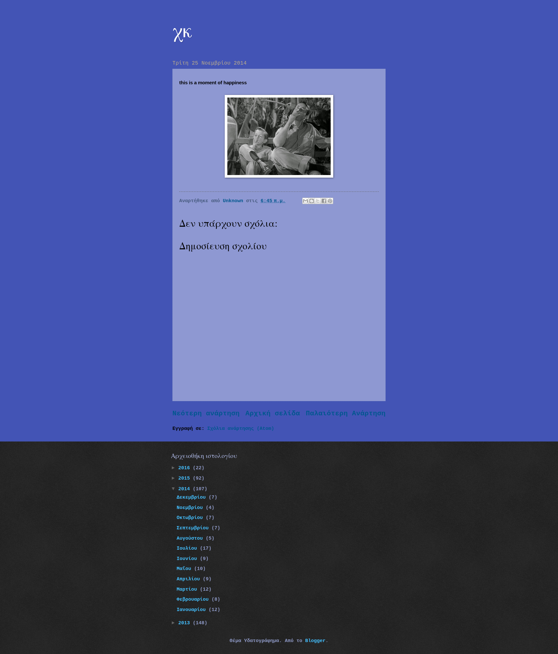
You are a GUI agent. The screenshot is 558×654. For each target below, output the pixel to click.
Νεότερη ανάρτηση (206, 413)
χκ (182, 30)
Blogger (315, 640)
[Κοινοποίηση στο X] (318, 201)
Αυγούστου (191, 538)
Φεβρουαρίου (194, 599)
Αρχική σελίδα (272, 413)
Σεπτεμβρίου (194, 528)
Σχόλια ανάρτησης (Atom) (240, 428)
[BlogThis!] (311, 201)
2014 (185, 489)
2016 (185, 468)
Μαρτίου (188, 589)
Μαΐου (185, 568)
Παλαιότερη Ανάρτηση (346, 413)
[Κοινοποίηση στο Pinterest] (330, 201)
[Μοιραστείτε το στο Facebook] (324, 201)
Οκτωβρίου (191, 517)
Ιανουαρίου (193, 609)
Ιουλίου (188, 548)
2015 (185, 478)
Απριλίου (190, 579)
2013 (185, 623)
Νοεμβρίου (191, 507)
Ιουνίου (188, 558)
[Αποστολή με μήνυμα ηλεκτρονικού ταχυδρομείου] (305, 201)
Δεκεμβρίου (193, 497)
